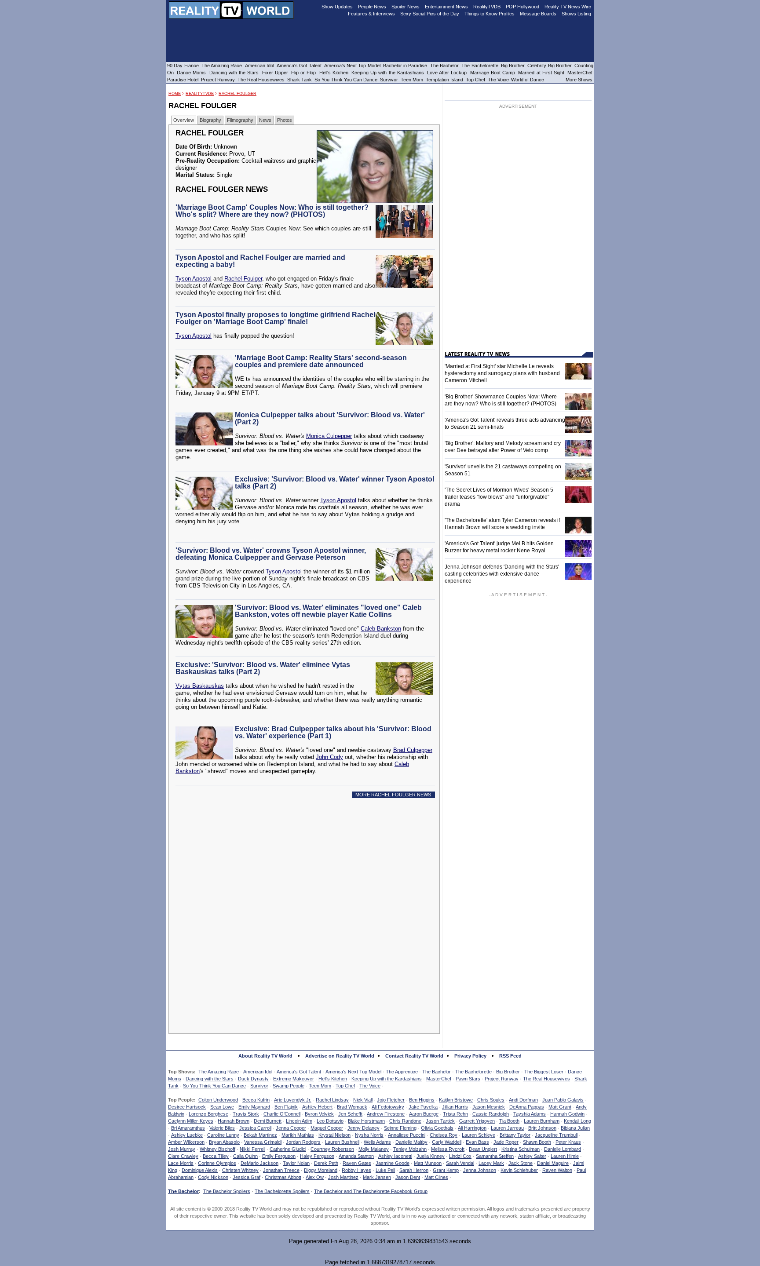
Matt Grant (559, 1106)
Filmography (240, 120)
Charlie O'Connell (281, 1113)
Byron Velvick (319, 1113)
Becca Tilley (216, 1156)
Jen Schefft (350, 1113)
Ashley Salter (532, 1156)
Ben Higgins (422, 1099)
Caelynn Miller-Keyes (190, 1121)
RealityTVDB (200, 93)
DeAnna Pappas (526, 1106)
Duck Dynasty (253, 1078)
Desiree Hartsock (187, 1106)
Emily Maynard (254, 1106)
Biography (210, 120)
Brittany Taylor (515, 1135)
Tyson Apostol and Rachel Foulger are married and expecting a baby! (260, 261)
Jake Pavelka (423, 1106)
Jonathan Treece (281, 1170)
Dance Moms (191, 72)
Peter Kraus (568, 1142)
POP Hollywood (522, 6)
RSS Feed (510, 1055)
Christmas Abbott (283, 1177)
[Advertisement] (306, 884)
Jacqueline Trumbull (556, 1135)
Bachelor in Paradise (405, 65)
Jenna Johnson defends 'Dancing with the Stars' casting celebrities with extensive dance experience (502, 574)
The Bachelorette (473, 1071)
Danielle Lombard (562, 1149)
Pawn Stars (468, 1078)
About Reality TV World (265, 1055)
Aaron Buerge (423, 1113)
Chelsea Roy (443, 1135)
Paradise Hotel (182, 79)
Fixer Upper (275, 72)
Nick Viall (363, 1099)
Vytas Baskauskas (199, 685)
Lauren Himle (565, 1156)
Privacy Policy (470, 1055)
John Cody (329, 757)
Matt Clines (436, 1177)
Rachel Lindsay (332, 1099)
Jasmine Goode (392, 1163)
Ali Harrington (472, 1128)
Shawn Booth (537, 1142)
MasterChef (438, 1078)
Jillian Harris (455, 1106)
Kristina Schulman (520, 1149)
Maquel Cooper (327, 1128)
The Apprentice (402, 1071)
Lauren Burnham (541, 1121)
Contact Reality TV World (414, 1055)
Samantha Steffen (495, 1156)
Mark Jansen (377, 1177)
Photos (284, 120)
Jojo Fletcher (391, 1099)
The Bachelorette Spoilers (282, 1191)
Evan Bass (477, 1142)
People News (372, 6)
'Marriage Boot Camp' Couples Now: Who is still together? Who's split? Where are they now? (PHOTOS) (272, 211)
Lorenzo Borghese (208, 1113)
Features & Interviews (371, 13)
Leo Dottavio (330, 1121)
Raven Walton (557, 1170)
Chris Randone (405, 1121)
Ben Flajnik (286, 1106)
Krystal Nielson (334, 1135)
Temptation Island (444, 79)
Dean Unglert (483, 1149)
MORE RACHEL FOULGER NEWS (393, 794)
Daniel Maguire (553, 1163)
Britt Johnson (542, 1128)
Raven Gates (357, 1163)
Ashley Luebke (187, 1135)
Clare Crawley (183, 1156)
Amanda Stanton (356, 1156)
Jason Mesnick (488, 1106)
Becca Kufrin (256, 1099)
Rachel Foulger (237, 93)
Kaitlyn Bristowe (456, 1099)
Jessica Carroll (255, 1128)
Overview (183, 120)
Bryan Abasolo (224, 1142)
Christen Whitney (240, 1170)
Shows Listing (576, 13)
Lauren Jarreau (507, 1128)
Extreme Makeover (293, 1078)
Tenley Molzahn (410, 1149)
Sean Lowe (222, 1106)
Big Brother (508, 1071)
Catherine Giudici (288, 1149)
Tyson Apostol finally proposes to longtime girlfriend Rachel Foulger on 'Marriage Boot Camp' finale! (275, 318)
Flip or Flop (303, 72)
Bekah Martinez (260, 1135)
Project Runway (502, 1078)
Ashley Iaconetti (395, 1156)
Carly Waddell (446, 1142)
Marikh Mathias (297, 1135)
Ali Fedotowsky (388, 1106)
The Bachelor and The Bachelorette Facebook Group (371, 1191)
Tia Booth (509, 1121)
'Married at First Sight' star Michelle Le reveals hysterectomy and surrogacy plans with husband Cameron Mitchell (502, 373)
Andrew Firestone (386, 1113)
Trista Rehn (455, 1113)
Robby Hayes (356, 1170)
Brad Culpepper (412, 750)
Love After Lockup (447, 72)
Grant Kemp (446, 1170)
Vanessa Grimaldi (262, 1142)
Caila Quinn (245, 1156)
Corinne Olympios (217, 1163)
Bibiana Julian (575, 1128)
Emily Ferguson (279, 1156)
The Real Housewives (546, 1078)
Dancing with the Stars (210, 1078)
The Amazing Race (218, 1071)
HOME (174, 93)
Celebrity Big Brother (549, 65)
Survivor (259, 1085)
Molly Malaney (373, 1149)
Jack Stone (520, 1163)
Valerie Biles (222, 1128)
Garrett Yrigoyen (477, 1121)
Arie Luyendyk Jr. (292, 1099)
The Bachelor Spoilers (226, 1191)
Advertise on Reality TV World (339, 1055)
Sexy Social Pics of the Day (429, 13)
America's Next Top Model (353, 1071)
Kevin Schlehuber (519, 1170)
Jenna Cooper (291, 1128)
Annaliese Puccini (406, 1135)
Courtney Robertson (332, 1149)
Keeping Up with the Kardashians (386, 1078)
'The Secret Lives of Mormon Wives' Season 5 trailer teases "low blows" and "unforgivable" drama (499, 497)
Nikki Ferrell (252, 1149)
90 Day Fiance (183, 65)
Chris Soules (490, 1099)
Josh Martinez (343, 1177)
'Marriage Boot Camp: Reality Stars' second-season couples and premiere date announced (321, 361)
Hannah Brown (233, 1121)
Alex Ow (315, 1177)
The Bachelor (436, 1071)
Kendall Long (577, 1121)
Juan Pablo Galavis (563, 1099)
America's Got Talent (299, 1071)
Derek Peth (326, 1163)
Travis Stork (246, 1113)
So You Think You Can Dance (214, 1085)
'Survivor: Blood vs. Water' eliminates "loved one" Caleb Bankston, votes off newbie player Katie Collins (328, 611)
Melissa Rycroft (447, 1149)
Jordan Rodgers (303, 1142)
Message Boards (538, 13)
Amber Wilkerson (186, 1142)
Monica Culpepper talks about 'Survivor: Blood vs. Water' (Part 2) (330, 418)
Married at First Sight (541, 72)
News (265, 120)
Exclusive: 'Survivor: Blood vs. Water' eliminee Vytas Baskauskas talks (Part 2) (262, 668)
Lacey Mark (491, 1163)
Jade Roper (506, 1142)
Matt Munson (428, 1163)
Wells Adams (377, 1142)
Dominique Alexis (200, 1170)
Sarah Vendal (460, 1163)
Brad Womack (352, 1106)
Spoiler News (405, 6)
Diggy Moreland (320, 1170)
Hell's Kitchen (332, 1078)
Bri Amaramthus (188, 1128)
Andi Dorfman (523, 1099)
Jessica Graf (246, 1177)
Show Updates (337, 6)
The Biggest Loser (543, 1071)
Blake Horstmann (366, 1121)
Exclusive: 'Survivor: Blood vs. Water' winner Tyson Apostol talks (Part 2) (334, 482)
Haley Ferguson (317, 1156)
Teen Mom (320, 1085)
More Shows (579, 79)
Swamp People (288, 1085)
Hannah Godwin (567, 1113)
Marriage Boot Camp (492, 72)
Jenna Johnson (479, 1170)
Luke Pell (385, 1170)
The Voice (369, 1085)
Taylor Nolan (296, 1163)
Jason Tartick (440, 1121)
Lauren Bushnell (342, 1142)
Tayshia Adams (529, 1113)
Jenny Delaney (363, 1128)
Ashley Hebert (317, 1106)
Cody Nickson (213, 1177)
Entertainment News (446, 6)
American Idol (257, 1071)
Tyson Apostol (193, 278)
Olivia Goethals (437, 1128)
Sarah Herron (413, 1170)
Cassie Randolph (490, 1113)
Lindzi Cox (460, 1156)
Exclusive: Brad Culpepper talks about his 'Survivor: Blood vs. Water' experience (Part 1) (333, 732)
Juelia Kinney (431, 1156)
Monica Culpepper (329, 436)
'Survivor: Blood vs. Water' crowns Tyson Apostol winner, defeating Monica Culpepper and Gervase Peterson (270, 554)
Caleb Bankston (381, 628)
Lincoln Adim (299, 1121)
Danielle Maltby (411, 1142)
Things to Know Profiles (489, 13)
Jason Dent (407, 1177)
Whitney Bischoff (217, 1149)
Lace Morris (181, 1163)
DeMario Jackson (259, 1163)
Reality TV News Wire (567, 6)
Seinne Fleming (400, 1128)
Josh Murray (181, 1149)
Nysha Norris (369, 1135)
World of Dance (527, 79)
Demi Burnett (267, 1121)
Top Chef (345, 1085)
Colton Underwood (218, 1099)
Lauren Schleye (478, 1135)
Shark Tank (299, 79)
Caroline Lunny (223, 1135)
